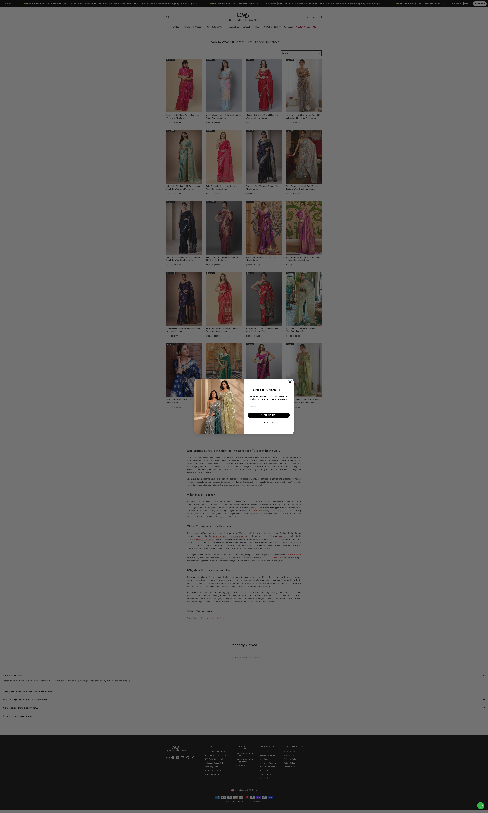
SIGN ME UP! (269, 415)
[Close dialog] (290, 382)
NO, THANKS (269, 423)
